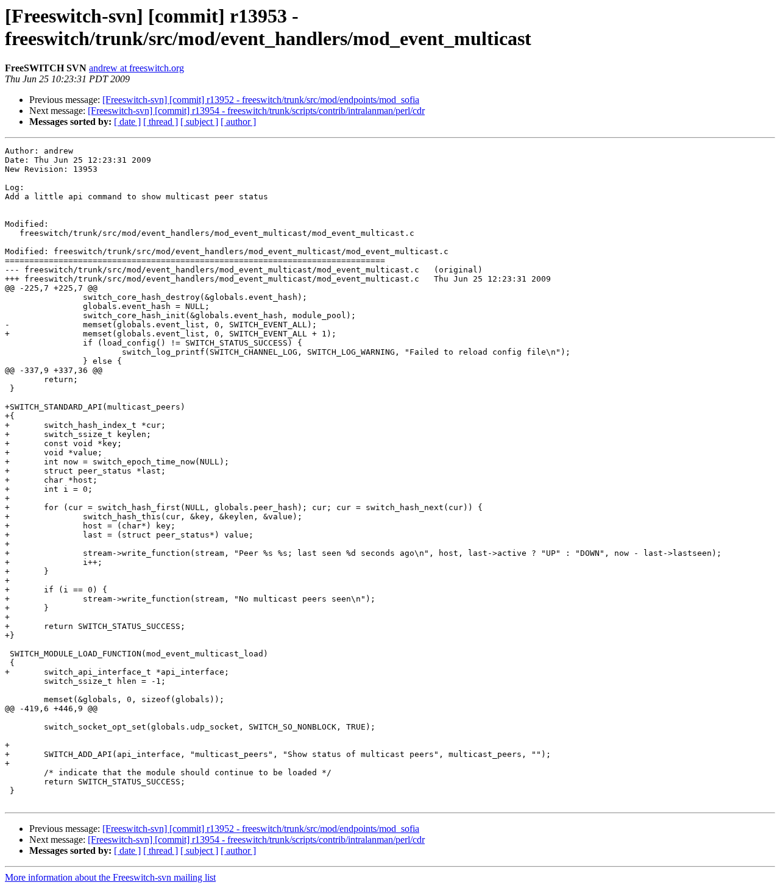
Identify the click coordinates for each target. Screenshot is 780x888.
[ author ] (238, 121)
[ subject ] (199, 121)
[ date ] (127, 121)
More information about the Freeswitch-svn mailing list (110, 877)
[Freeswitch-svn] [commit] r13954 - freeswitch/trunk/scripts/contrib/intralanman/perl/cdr (256, 110)
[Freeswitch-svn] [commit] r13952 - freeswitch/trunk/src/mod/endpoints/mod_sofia (260, 99)
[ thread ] (160, 121)
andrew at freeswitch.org (136, 68)
